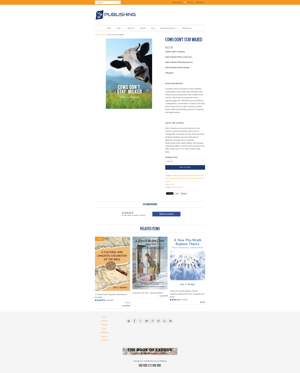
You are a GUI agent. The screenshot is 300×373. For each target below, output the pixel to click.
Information (187, 28)
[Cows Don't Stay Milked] (129, 108)
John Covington (177, 187)
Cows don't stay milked (173, 178)
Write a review (166, 214)
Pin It (177, 193)
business (175, 175)
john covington (187, 178)
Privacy (104, 325)
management (198, 178)
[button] (100, 300)
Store (119, 28)
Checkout (200, 2)
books (172, 184)
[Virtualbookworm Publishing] (150, 15)
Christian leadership (186, 175)
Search (104, 317)
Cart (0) (190, 2)
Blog (153, 28)
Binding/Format (171, 157)
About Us (131, 28)
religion (168, 181)
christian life (198, 175)
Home (109, 28)
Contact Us (104, 340)
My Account (177, 2)
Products (103, 34)
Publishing (104, 332)
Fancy (184, 193)
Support (143, 28)
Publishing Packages (168, 28)
